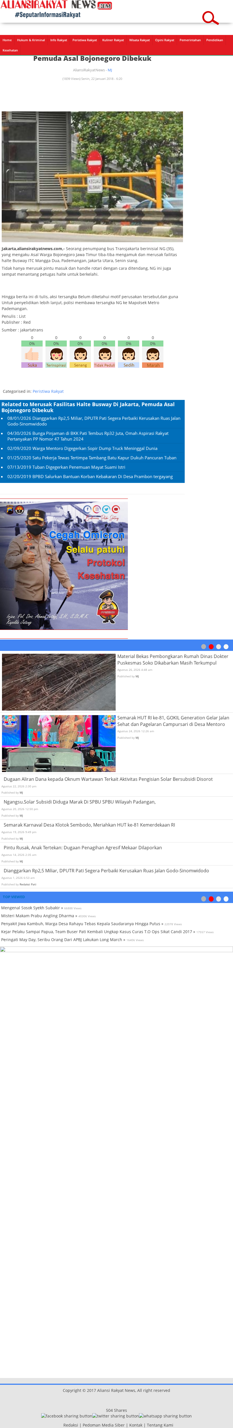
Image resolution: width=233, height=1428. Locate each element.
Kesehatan (10, 50)
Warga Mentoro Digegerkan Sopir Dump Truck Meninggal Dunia (94, 448)
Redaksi (70, 1425)
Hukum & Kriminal (31, 40)
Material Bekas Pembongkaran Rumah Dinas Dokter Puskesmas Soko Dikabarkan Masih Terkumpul (172, 659)
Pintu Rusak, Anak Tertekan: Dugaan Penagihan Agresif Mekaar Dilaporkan (83, 847)
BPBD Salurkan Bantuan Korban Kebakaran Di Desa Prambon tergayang (102, 476)
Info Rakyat (58, 40)
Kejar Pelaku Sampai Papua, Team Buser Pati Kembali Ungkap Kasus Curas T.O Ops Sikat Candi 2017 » (98, 931)
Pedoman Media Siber (104, 1425)
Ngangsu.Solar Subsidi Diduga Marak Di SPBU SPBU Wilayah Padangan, (80, 802)
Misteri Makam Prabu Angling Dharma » (39, 915)
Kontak (135, 1425)
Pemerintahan (190, 40)
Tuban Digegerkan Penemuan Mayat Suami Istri (78, 467)
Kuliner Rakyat (113, 40)
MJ (110, 69)
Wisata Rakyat (139, 40)
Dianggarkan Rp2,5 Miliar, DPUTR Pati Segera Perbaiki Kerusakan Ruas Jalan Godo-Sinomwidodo (106, 870)
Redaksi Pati (28, 884)
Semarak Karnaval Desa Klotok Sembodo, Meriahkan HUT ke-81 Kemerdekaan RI (89, 825)
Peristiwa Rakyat (84, 40)
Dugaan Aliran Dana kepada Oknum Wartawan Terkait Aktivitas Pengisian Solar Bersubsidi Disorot (108, 779)
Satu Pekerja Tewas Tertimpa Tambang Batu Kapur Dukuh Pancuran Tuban (104, 457)
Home (7, 40)
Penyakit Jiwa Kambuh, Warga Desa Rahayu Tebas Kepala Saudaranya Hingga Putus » (82, 923)
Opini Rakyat (164, 40)
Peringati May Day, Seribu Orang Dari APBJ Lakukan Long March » (63, 939)
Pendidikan (214, 40)
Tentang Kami (160, 1425)
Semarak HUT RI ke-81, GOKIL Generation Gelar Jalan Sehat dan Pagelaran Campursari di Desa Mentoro (173, 721)
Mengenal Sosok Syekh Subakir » (32, 907)
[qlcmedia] (61, 1425)
